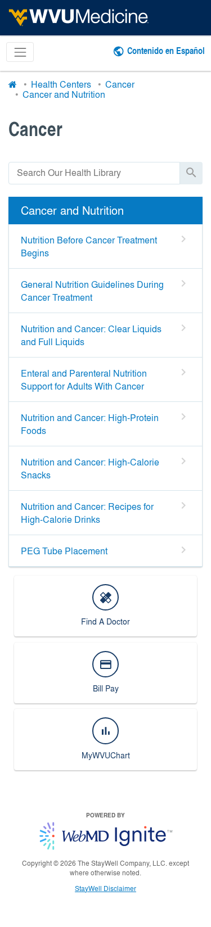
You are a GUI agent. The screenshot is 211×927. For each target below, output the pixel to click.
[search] (94, 173)
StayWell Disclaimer (105, 888)
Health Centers (61, 84)
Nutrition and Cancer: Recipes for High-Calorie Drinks (87, 513)
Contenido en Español (166, 50)
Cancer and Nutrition (64, 94)
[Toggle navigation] (20, 52)
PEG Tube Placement (64, 550)
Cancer (119, 84)
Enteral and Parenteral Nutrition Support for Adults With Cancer (84, 379)
